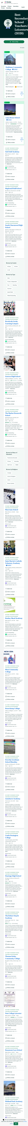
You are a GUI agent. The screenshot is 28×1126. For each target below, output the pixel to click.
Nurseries (3, 6)
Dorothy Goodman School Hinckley (14, 765)
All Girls (16, 266)
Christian (9, 473)
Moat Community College (14, 675)
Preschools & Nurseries (12, 458)
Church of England (11, 476)
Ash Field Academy (14, 163)
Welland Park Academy (13, 1101)
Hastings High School (14, 889)
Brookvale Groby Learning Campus (14, 327)
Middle (17, 465)
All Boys (9, 266)
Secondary (15, 6)
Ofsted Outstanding (11, 295)
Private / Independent (12, 281)
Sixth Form (9, 465)
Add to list (10, 91)
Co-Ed (8, 270)
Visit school (21, 93)
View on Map (15, 42)
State (8, 278)
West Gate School (14, 514)
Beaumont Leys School (14, 1061)
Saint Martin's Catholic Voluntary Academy (14, 568)
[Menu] (2, 3)
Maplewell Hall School (14, 200)
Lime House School (14, 123)
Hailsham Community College (14, 74)
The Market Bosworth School (14, 427)
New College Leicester (14, 1017)
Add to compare (11, 94)
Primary (9, 6)
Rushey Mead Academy (14, 623)
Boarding (8, 8)
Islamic (8, 480)
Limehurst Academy (14, 810)
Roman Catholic (10, 483)
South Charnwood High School (14, 238)
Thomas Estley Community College (14, 969)
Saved (22, 7)
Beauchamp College (14, 720)
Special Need (10, 292)
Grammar (9, 288)
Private (3, 8)
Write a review (11, 96)
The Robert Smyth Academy (14, 929)
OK (16, 1123)
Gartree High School (14, 381)
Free (8, 285)
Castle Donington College (14, 849)
